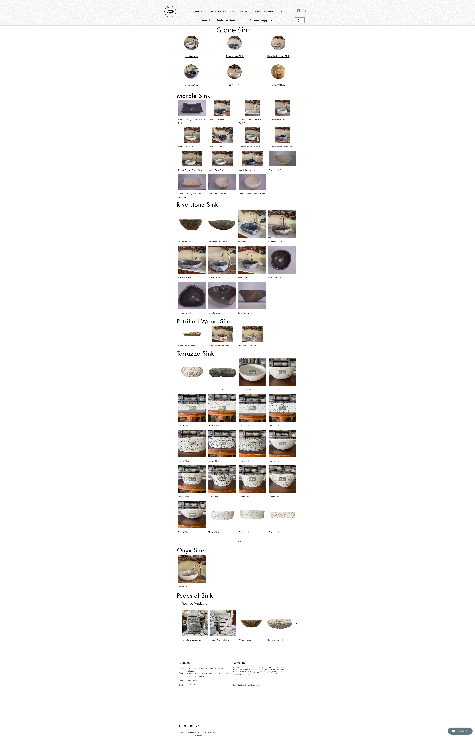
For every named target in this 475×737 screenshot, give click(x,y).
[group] (237, 626)
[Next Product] (296, 623)
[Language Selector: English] (300, 20)
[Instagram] (197, 725)
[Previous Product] (178, 623)
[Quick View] (192, 108)
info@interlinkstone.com (195, 685)
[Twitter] (185, 725)
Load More (237, 541)
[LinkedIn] (191, 725)
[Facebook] (179, 725)
